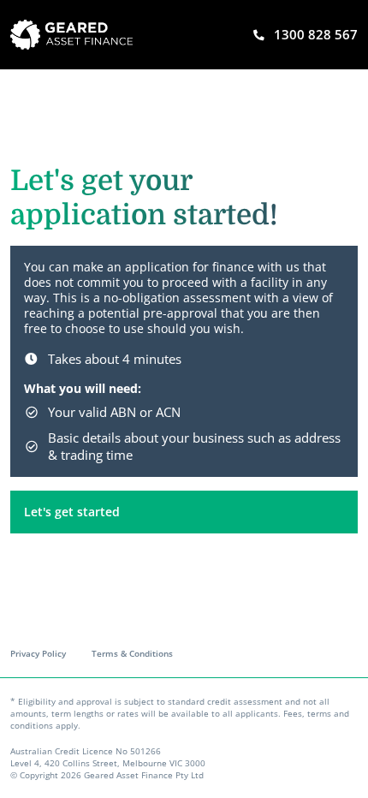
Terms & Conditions (132, 653)
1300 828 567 (316, 34)
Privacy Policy (38, 653)
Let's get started (72, 511)
